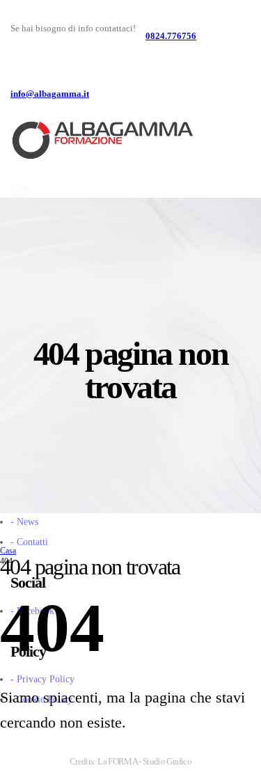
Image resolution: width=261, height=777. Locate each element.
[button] (231, 130)
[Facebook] (20, 194)
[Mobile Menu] (237, 158)
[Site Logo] (101, 141)
